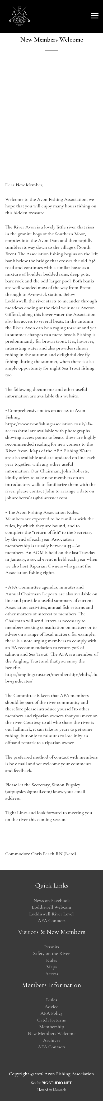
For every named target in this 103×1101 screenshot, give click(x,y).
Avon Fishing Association (58, 16)
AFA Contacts (51, 920)
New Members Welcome (52, 1033)
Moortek (59, 1090)
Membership (51, 1026)
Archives (51, 1040)
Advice (51, 1006)
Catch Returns (51, 1020)
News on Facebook (51, 900)
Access (51, 974)
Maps (51, 967)
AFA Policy (51, 1013)
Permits (51, 947)
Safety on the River (51, 953)
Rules (51, 960)
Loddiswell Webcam (51, 907)
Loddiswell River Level (51, 914)
